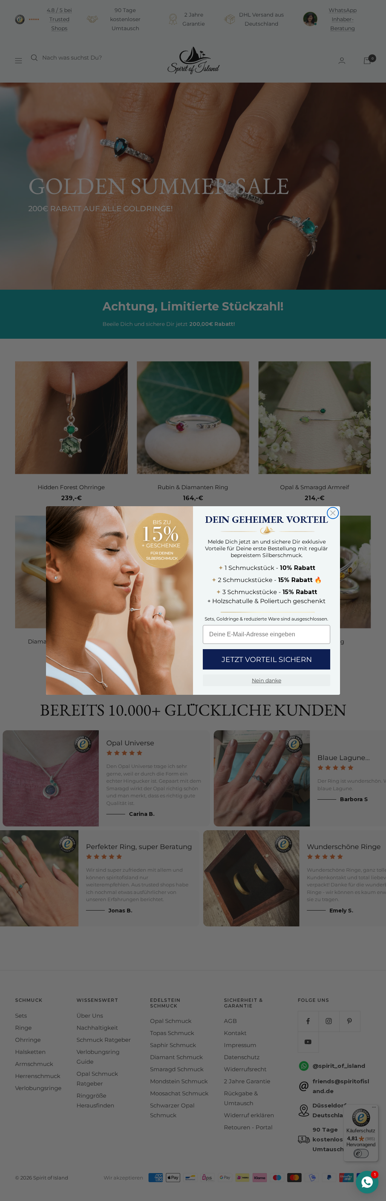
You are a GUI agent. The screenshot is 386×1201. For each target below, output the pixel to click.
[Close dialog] (333, 513)
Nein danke (266, 680)
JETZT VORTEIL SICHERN (267, 659)
